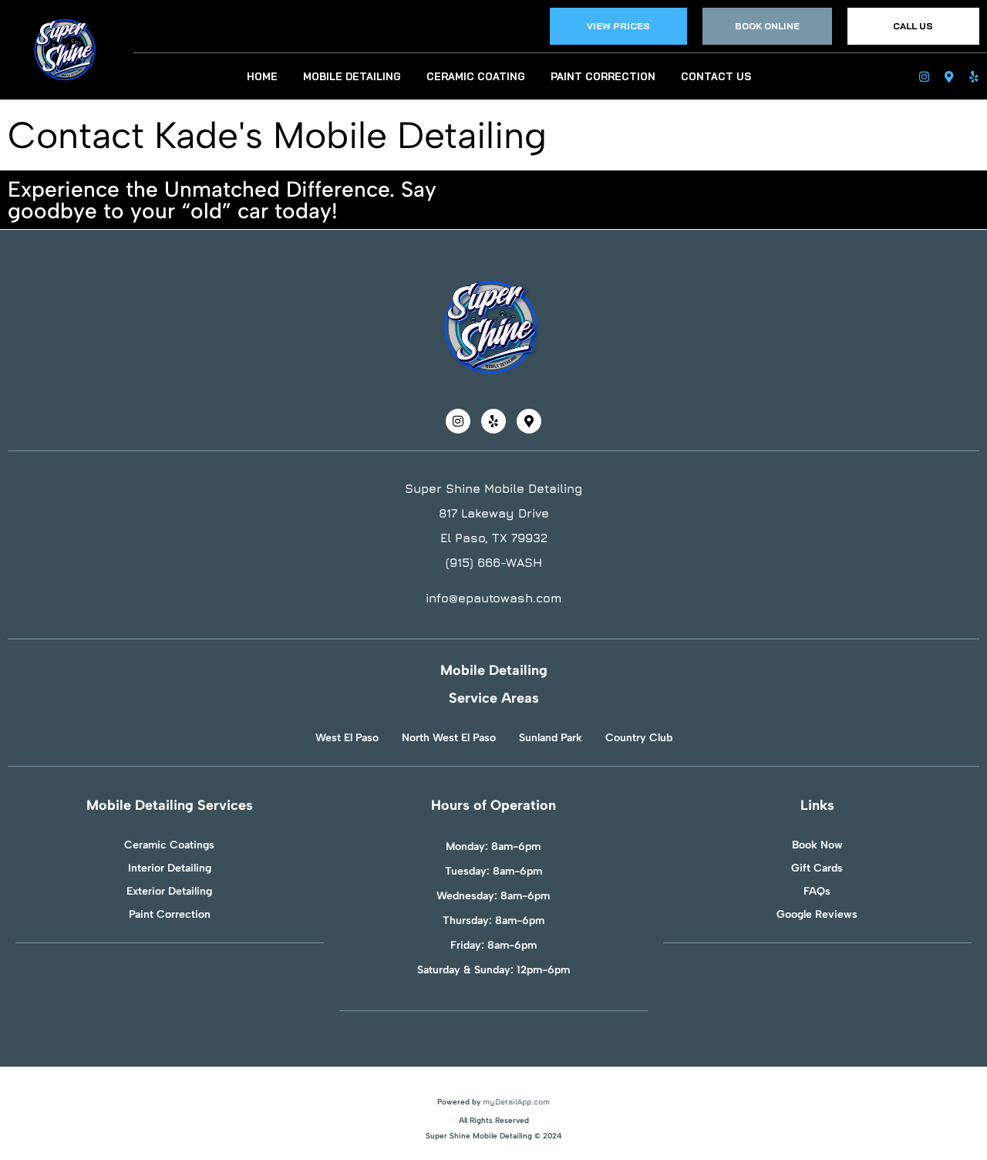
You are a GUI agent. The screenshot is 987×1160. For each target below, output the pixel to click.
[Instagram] (923, 77)
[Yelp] (973, 77)
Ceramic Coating (475, 76)
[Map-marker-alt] (948, 77)
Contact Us (716, 76)
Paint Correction (603, 76)
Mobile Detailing (352, 76)
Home (262, 76)
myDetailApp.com (516, 1101)
